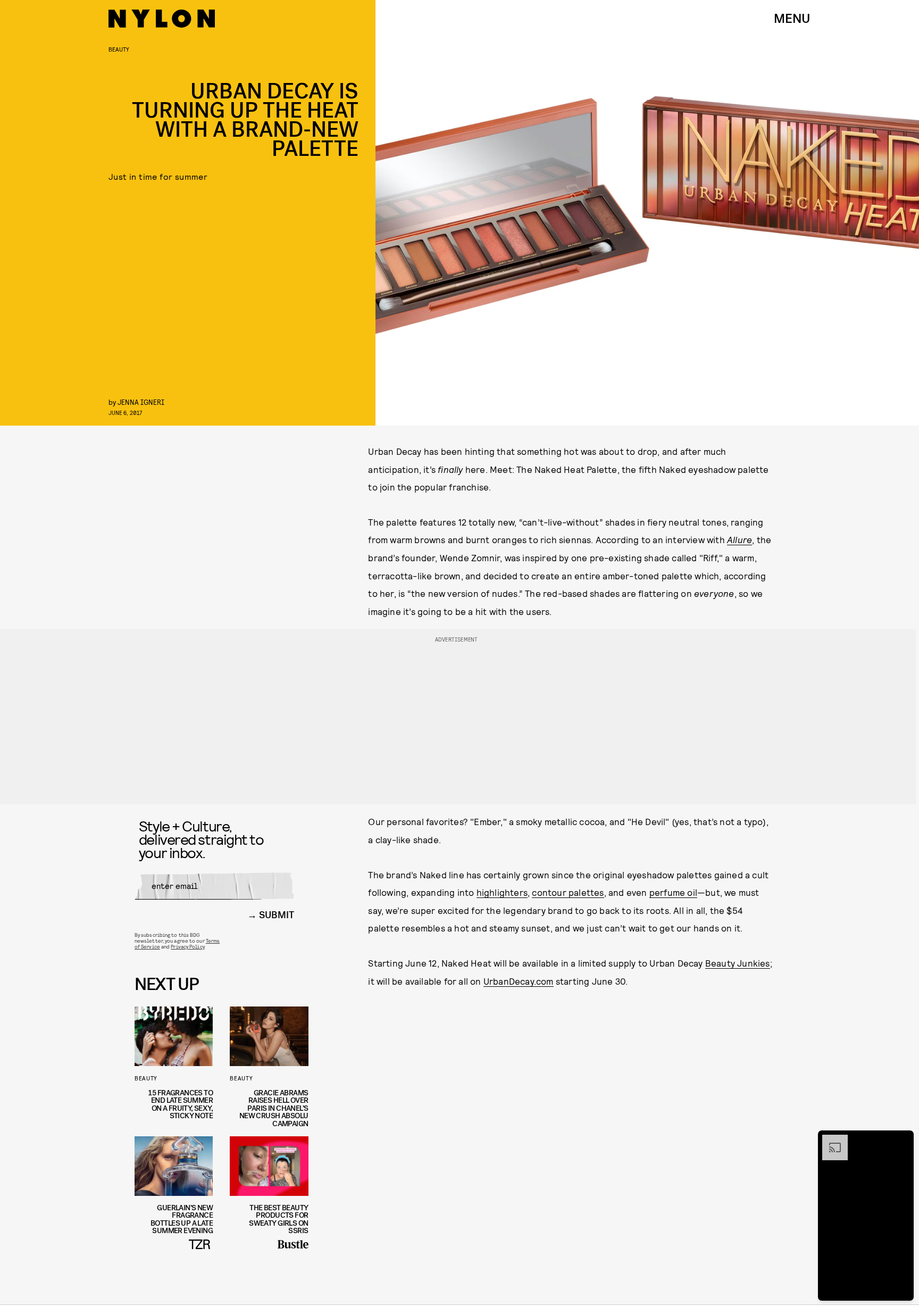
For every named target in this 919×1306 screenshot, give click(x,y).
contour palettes (568, 892)
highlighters (502, 892)
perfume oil (673, 892)
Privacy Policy (187, 946)
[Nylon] (161, 18)
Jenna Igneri (141, 401)
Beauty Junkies (737, 963)
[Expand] (829, 1140)
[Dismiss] (901, 1140)
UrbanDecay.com (518, 981)
